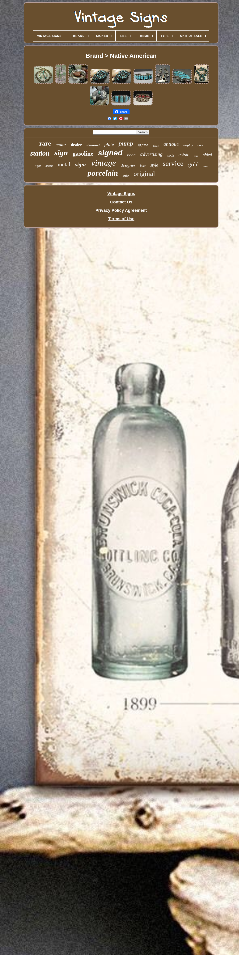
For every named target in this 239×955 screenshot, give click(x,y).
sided (207, 154)
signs (81, 164)
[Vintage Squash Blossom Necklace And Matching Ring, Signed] (201, 82)
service (173, 163)
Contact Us (121, 202)
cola (205, 166)
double (49, 165)
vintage (103, 162)
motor (61, 144)
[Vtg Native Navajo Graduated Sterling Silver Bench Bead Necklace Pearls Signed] (61, 82)
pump (126, 143)
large (156, 145)
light (38, 165)
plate (109, 144)
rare (45, 143)
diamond (93, 145)
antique (171, 144)
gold (193, 164)
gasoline (83, 153)
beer (143, 165)
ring (196, 155)
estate (184, 155)
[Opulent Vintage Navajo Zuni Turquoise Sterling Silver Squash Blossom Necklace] (163, 82)
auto (126, 175)
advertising (151, 154)
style (154, 165)
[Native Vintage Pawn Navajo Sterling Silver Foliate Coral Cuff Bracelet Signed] (143, 104)
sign (61, 152)
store (200, 145)
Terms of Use (121, 218)
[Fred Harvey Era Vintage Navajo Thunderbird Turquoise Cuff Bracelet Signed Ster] (99, 104)
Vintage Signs (121, 193)
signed (110, 153)
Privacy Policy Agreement (121, 210)
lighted (143, 145)
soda (170, 155)
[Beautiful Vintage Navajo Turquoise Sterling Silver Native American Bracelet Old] (100, 82)
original (144, 173)
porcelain (103, 173)
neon (131, 155)
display (188, 145)
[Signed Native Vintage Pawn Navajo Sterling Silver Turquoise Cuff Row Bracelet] (121, 104)
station (40, 153)
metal (64, 164)
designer (128, 165)
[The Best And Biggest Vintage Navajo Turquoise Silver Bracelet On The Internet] (182, 82)
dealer (76, 145)
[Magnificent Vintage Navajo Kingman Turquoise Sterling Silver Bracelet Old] (143, 82)
